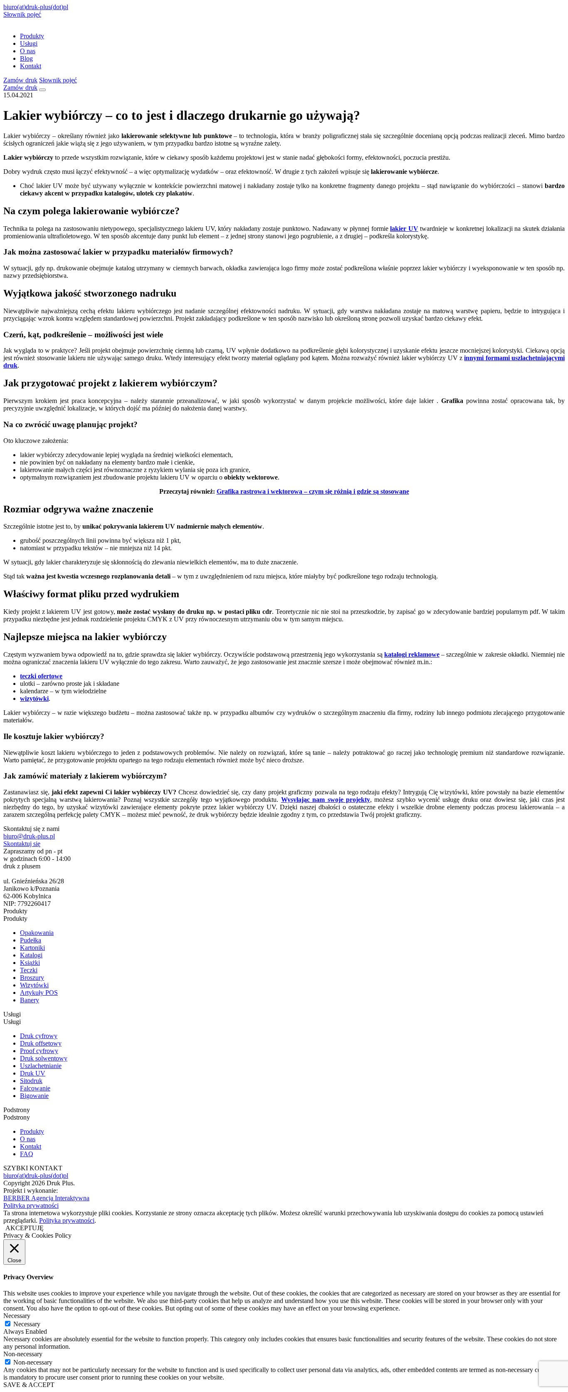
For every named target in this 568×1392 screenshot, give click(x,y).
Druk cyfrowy (38, 1035)
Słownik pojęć (22, 14)
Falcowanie (35, 1088)
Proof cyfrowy (39, 1050)
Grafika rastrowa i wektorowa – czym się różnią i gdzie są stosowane (313, 491)
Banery (29, 1000)
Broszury (32, 977)
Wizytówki (34, 985)
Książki (30, 962)
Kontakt (30, 65)
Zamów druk (20, 80)
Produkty (32, 36)
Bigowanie (34, 1095)
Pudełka (30, 940)
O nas (27, 50)
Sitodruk (31, 1080)
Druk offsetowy (41, 1043)
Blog (26, 58)
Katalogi (31, 955)
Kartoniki (32, 947)
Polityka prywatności (31, 1205)
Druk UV (32, 1073)
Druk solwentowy (43, 1058)
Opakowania (37, 932)
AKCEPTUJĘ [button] (24, 1227)
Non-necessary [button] (22, 1353)
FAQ (26, 1153)
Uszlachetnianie (41, 1065)
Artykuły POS (39, 992)
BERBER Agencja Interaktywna (46, 1198)
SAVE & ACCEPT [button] (28, 1384)
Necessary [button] (16, 1315)
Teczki (28, 970)
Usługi (28, 43)
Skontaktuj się (21, 843)
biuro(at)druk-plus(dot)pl (35, 6)
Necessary (26, 1324)
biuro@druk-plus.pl (29, 836)
